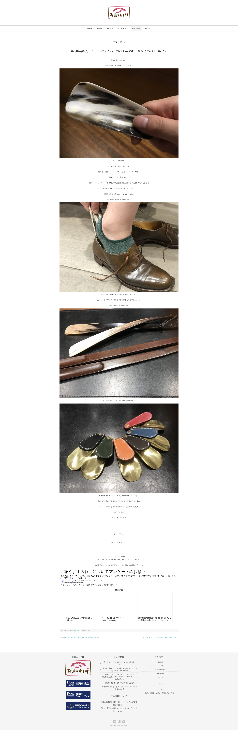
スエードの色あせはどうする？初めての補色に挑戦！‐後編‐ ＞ (159, 637)
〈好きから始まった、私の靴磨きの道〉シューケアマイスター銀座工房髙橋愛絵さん (119, 669)
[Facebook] (120, 721)
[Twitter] (115, 721)
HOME (89, 29)
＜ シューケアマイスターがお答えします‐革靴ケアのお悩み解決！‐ (80, 637)
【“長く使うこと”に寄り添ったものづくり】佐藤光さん (119, 663)
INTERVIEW (123, 29)
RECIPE (110, 29)
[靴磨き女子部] (119, 8)
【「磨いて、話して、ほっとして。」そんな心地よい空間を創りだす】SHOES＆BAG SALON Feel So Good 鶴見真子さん (119, 677)
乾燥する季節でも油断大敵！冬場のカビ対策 (119, 683)
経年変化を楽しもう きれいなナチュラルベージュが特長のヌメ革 (119, 688)
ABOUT (148, 29)
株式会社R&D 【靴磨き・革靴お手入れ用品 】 (160, 693)
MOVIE (160, 677)
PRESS (99, 29)
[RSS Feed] (123, 721)
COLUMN (136, 29)
